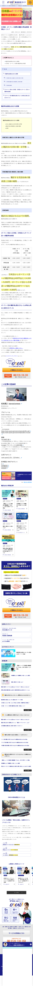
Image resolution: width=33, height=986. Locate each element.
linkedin (3, 468)
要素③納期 (9, 85)
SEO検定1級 (5, 439)
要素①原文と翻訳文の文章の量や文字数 (14, 78)
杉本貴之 (10, 403)
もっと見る (16, 892)
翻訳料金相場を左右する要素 (11, 73)
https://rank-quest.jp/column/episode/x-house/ (15, 432)
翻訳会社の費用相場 (28, 482)
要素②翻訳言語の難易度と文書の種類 (14, 81)
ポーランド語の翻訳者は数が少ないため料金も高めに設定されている (17, 96)
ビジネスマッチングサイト (12, 356)
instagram (4, 465)
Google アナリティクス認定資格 (11, 445)
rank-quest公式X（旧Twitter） (11, 457)
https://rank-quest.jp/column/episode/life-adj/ (15, 431)
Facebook (4, 466)
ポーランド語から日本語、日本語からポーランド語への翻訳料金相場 (17, 90)
